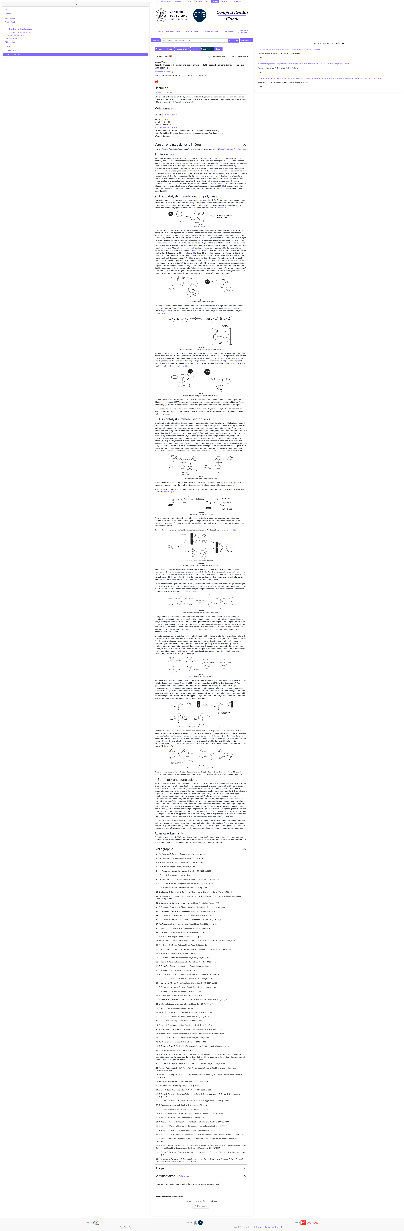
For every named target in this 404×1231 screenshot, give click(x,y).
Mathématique (166, 1)
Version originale (162, 56)
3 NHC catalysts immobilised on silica (18, 32)
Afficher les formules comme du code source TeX (231, 56)
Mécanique (177, 1)
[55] (197, 433)
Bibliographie (10, 42)
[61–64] (217, 643)
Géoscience (198, 1)
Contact (267, 1227)
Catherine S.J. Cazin (162, 72)
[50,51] (163, 313)
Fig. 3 (203, 430)
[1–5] (218, 158)
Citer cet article (172, 115)
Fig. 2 (237, 358)
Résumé (8, 13)
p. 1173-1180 (207, 49)
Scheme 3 (166, 492)
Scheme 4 (228, 530)
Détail (158, 115)
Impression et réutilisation (243, 31)
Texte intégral (10, 22)
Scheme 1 (220, 207)
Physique (188, 1)
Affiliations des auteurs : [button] (164, 136)
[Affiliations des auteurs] (173, 72)
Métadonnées (10, 18)
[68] (178, 733)
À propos (158, 31)
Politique (183, 1176)
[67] (213, 680)
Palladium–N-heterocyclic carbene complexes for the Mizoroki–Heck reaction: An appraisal (289, 49)
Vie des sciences (235, 1)
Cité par (8, 46)
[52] (224, 361)
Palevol (207, 1)
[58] (234, 530)
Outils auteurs (228, 31)
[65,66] (178, 651)
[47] (199, 240)
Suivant (218, 49)
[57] (172, 492)
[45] (222, 186)
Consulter (155, 40)
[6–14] (227, 160)
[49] (181, 263)
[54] (164, 404)
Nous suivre (259, 1227)
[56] (235, 482)
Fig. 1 (192, 248)
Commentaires (10, 50)
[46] (226, 207)
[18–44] (225, 178)
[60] (216, 626)
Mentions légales (277, 1227)
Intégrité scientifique (210, 31)
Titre (6, 9)
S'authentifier (202, 1206)
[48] (194, 253)
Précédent (159, 49)
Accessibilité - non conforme (243, 1227)
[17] (189, 168)
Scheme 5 (186, 591)
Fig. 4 (157, 641)
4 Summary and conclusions (15, 35)
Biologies (224, 1)
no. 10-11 (196, 49)
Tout (230, 40)
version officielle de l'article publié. (234, 149)
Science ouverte (192, 31)
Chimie (215, 1)
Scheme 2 (167, 310)
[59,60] (193, 591)
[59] (195, 624)
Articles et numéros (173, 31)
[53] (186, 366)
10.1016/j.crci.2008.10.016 (169, 127)
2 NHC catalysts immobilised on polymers (19, 29)
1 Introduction (10, 26)
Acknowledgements (12, 38)
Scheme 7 (168, 746)
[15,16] (182, 163)
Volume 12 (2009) (183, 49)
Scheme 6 (229, 680)
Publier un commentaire (14, 54)
